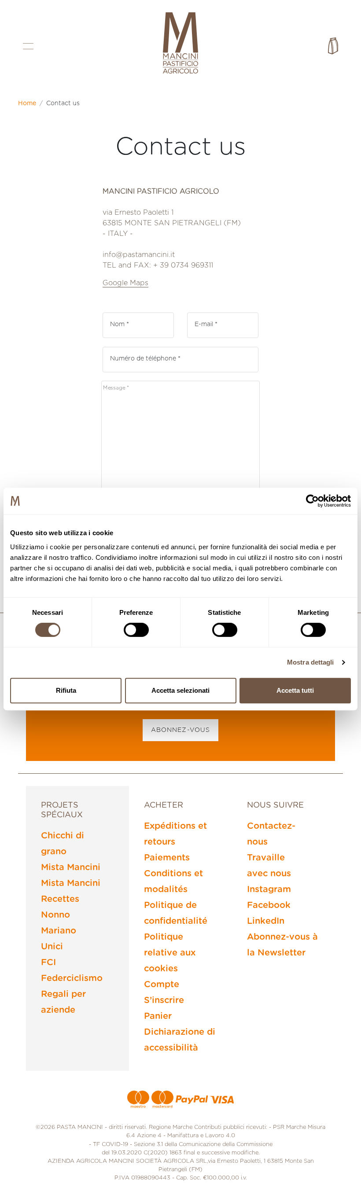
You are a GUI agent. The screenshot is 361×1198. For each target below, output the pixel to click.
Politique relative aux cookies (169, 953)
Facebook (269, 905)
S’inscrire (164, 1000)
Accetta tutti (295, 690)
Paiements (167, 857)
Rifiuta (66, 690)
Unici (52, 946)
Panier (158, 1016)
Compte (161, 984)
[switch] (136, 630)
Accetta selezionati (180, 690)
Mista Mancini (70, 867)
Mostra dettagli (310, 662)
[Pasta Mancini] (180, 44)
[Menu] (28, 46)
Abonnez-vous (180, 730)
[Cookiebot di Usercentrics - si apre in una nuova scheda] (312, 500)
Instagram (269, 889)
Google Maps (125, 283)
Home (27, 103)
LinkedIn (265, 921)
